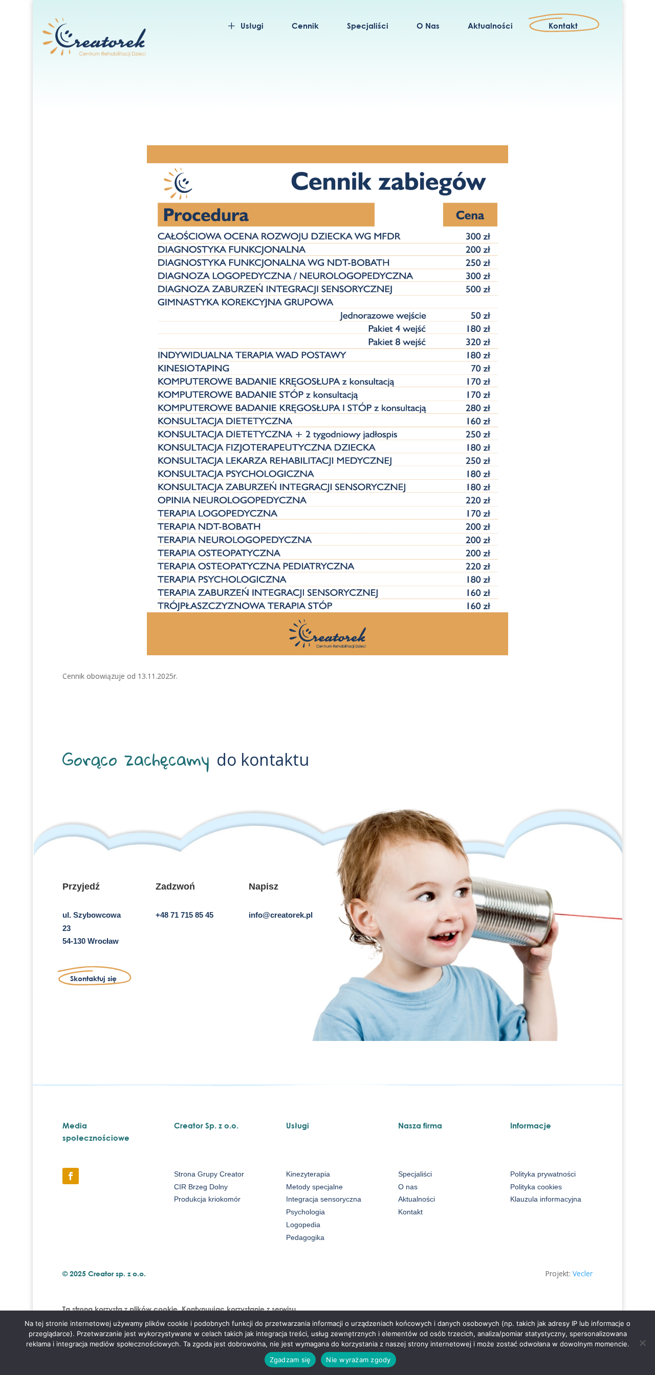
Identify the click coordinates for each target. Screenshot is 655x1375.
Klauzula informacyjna (545, 1199)
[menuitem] (244, 25)
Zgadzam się (290, 1360)
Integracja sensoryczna (323, 1199)
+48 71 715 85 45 (184, 915)
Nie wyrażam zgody (358, 1360)
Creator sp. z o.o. (117, 1273)
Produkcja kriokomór (207, 1199)
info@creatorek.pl (281, 915)
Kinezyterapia (308, 1174)
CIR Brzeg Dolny (201, 1187)
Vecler (583, 1273)
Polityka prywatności (543, 1174)
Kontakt (410, 1212)
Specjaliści (415, 1174)
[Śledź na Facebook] (70, 1176)
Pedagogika (305, 1237)
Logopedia (303, 1225)
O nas (408, 1187)
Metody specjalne (314, 1187)
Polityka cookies (536, 1187)
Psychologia (305, 1212)
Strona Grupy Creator (209, 1174)
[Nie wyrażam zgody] (642, 1343)
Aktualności (416, 1199)
